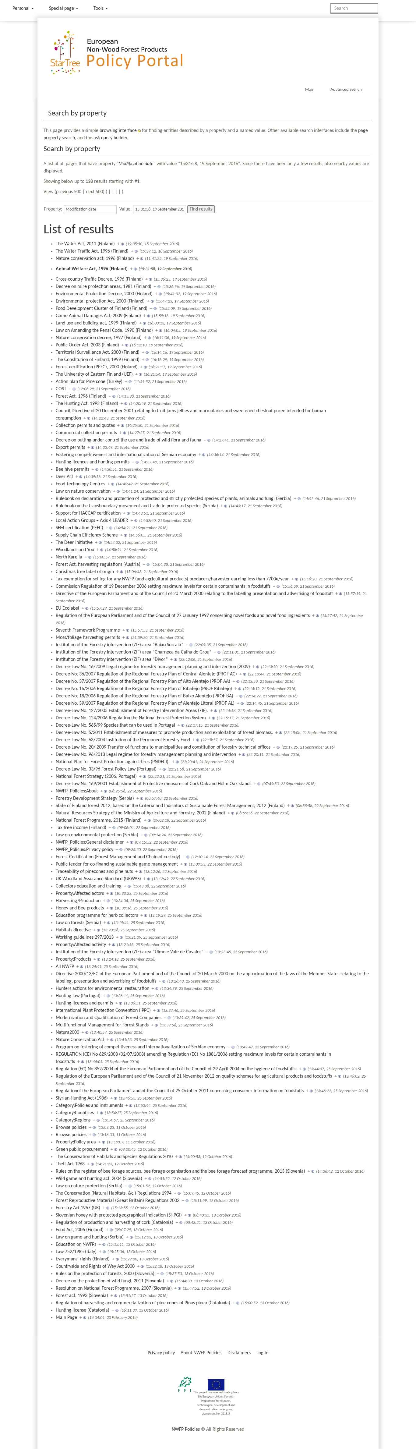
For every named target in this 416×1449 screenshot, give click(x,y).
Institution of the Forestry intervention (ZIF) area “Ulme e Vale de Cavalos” (129, 952)
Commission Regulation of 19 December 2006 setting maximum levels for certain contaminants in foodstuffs (163, 586)
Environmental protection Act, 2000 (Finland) (100, 301)
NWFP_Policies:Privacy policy (84, 849)
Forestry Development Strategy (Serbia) (95, 798)
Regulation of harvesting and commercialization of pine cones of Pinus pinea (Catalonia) (143, 1303)
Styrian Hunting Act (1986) (82, 1098)
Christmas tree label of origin (85, 571)
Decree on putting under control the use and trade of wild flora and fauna (128, 440)
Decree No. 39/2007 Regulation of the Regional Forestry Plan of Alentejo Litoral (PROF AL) (145, 703)
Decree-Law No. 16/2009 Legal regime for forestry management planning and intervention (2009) (153, 666)
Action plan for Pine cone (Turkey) (89, 381)
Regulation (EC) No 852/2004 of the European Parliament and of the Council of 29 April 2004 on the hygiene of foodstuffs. (176, 1069)
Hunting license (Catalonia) (82, 1310)
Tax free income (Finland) (81, 827)
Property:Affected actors (80, 893)
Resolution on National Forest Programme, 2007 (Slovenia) (114, 1288)
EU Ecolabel (67, 608)
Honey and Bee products (80, 908)
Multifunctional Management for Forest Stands (102, 1025)
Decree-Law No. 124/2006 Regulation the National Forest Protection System (131, 718)
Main (310, 89)
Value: (125, 209)
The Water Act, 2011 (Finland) (85, 244)
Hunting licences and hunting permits (92, 462)
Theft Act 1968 (70, 1164)
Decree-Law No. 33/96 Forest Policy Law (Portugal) (106, 769)
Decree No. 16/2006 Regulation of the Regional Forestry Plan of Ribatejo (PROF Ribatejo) (144, 688)
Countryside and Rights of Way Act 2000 (95, 1266)
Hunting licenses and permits (84, 1003)
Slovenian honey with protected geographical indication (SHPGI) (119, 1215)
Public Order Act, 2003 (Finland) (87, 345)
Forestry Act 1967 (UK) (78, 1208)
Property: (53, 209)
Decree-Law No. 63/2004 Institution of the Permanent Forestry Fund (123, 740)
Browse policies (71, 1127)
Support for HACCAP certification (88, 513)
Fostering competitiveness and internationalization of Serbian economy (126, 454)
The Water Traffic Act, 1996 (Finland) (92, 251)
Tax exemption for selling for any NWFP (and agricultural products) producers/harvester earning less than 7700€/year (172, 579)
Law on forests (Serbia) (78, 922)
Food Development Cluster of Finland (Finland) (101, 308)
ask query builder (110, 138)
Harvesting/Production (78, 900)
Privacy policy (161, 1353)
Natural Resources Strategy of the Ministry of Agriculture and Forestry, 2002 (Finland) (140, 813)
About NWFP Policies (201, 1353)
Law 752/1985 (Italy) (76, 1251)
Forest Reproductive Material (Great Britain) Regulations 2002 (117, 1200)
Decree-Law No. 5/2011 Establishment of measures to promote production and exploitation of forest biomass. (164, 732)
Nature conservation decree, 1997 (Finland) (99, 337)
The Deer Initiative (74, 542)
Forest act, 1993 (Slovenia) (82, 1295)
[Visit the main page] (125, 52)
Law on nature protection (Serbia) (89, 1186)
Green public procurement (82, 1149)
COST (61, 389)
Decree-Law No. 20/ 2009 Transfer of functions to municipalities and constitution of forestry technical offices (163, 747)
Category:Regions (73, 1120)
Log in (262, 1353)
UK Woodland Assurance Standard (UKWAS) (98, 879)
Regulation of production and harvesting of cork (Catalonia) (114, 1222)
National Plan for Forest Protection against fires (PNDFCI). (113, 762)
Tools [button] (99, 8)
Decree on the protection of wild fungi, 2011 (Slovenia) (110, 1281)
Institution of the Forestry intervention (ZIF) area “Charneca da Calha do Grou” (133, 652)
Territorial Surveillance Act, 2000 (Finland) (97, 352)
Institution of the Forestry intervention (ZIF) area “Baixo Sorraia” (119, 645)
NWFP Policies (186, 1429)
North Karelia (69, 557)
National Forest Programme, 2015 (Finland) (99, 820)
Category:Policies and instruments (89, 1105)
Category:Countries (75, 1113)
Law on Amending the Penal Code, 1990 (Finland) (104, 330)
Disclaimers (239, 1353)
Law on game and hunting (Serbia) (90, 1237)
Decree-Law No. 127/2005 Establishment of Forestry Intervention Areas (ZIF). (132, 710)
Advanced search (346, 89)
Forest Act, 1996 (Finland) (81, 396)
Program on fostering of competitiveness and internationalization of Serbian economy (140, 1047)
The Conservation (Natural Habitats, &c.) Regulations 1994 (113, 1193)
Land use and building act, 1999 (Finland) (96, 323)
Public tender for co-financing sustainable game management (117, 864)
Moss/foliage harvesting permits (88, 637)
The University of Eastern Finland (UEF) (94, 374)
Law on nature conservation (83, 491)
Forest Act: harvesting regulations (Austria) (98, 564)
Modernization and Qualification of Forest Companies (108, 1017)
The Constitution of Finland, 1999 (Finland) (97, 359)
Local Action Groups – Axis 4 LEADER (92, 520)
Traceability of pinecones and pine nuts (94, 871)
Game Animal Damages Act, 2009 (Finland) (98, 316)
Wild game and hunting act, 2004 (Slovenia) (99, 1178)
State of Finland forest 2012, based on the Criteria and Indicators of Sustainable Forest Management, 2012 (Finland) (170, 805)
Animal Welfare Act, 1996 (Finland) (92, 269)
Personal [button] (21, 8)
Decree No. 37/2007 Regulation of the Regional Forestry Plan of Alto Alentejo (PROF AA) (143, 681)
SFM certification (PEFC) (79, 528)
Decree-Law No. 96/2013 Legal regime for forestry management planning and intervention (146, 754)
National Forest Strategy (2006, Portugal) (96, 776)
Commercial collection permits (86, 432)
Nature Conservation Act (80, 1039)
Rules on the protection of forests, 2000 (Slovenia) (105, 1273)
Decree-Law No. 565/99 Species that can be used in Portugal (115, 725)
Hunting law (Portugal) (78, 996)
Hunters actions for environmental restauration (102, 988)
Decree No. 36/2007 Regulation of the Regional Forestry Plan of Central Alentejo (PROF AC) (146, 674)
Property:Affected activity (81, 944)
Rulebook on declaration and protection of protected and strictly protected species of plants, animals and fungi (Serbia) (173, 498)
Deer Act (64, 476)
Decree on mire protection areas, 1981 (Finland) (103, 286)
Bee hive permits (72, 469)
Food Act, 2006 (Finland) (80, 1230)
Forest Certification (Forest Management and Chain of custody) (118, 857)
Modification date (135, 163)
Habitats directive (73, 930)
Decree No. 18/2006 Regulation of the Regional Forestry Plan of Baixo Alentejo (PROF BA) (144, 696)
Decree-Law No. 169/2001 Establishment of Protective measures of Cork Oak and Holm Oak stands (153, 783)
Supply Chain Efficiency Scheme (87, 535)
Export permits (70, 447)
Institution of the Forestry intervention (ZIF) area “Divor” (112, 659)
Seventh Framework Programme (88, 630)
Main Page (66, 1317)
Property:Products (73, 959)
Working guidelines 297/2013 (85, 937)
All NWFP (65, 966)
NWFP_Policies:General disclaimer (90, 842)
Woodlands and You (75, 549)
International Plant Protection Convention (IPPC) (103, 1010)
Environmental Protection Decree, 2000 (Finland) (104, 294)
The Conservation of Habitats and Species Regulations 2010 (114, 1156)
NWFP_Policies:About (77, 791)
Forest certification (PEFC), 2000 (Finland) (97, 367)
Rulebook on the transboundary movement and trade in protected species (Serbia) (137, 506)
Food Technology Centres (80, 484)
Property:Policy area (76, 1142)
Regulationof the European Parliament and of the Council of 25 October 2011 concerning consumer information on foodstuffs (180, 1091)
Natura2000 (67, 1032)
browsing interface (118, 130)
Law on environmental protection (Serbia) (97, 835)
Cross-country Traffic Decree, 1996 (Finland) (99, 279)
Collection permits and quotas (85, 425)
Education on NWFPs (76, 1244)
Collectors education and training (89, 886)
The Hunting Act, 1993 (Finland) (87, 403)
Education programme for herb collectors (97, 915)
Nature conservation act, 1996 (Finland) (95, 258)
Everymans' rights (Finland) (83, 1259)
